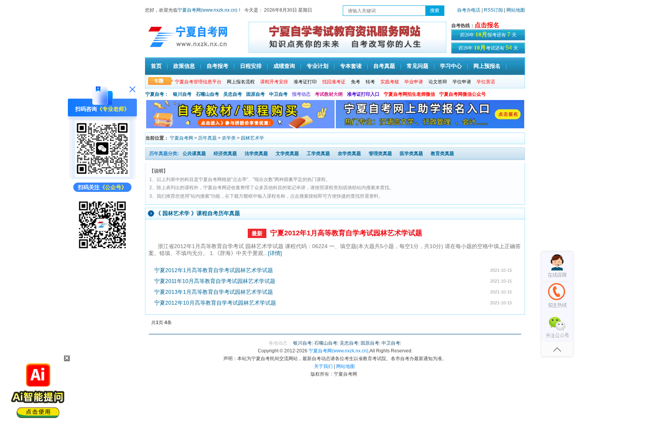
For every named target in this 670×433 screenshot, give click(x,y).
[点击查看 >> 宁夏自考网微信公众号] (102, 250)
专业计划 (317, 66)
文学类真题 (287, 153)
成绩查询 (284, 66)
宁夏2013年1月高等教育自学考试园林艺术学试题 (213, 292)
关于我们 (323, 366)
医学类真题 (411, 153)
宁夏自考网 (181, 138)
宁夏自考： (157, 94)
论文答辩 (437, 82)
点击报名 (487, 25)
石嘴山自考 (207, 94)
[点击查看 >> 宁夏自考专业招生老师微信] (102, 175)
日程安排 (251, 66)
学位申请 (461, 82)
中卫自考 (278, 94)
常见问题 (417, 66)
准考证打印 (305, 82)
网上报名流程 (241, 82)
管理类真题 (380, 153)
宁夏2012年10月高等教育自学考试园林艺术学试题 (215, 303)
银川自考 (182, 94)
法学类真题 (256, 153)
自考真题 (384, 66)
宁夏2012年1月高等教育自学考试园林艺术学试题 (346, 233)
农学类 (229, 138)
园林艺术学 (252, 138)
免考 (355, 82)
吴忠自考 (232, 94)
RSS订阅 (494, 10)
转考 (370, 82)
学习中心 (451, 66)
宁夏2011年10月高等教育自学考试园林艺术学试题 (214, 281)
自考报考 (217, 66)
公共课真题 (194, 153)
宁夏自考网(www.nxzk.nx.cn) (207, 10)
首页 (156, 66)
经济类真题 (225, 153)
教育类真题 (442, 153)
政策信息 (184, 66)
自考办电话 (468, 10)
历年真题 (207, 138)
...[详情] (272, 253)
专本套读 (351, 66)
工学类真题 (318, 153)
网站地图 (515, 10)
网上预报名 (487, 66)
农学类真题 (349, 153)
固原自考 (255, 94)
